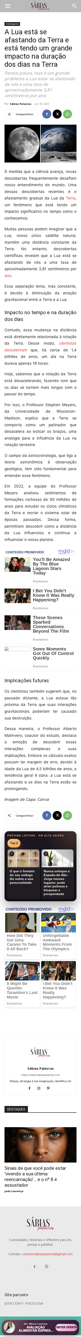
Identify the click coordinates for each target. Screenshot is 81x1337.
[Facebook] (46, 114)
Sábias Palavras (20, 103)
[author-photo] (40, 1062)
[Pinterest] (50, 1088)
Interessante (12, 23)
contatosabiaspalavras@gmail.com (47, 1254)
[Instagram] (40, 1088)
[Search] (74, 6)
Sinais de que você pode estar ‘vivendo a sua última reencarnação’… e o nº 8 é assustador (35, 1176)
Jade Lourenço (13, 1191)
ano (7, 275)
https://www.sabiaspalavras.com (40, 1074)
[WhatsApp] (67, 114)
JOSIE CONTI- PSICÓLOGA (23, 1303)
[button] (7, 6)
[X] (57, 114)
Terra (70, 198)
